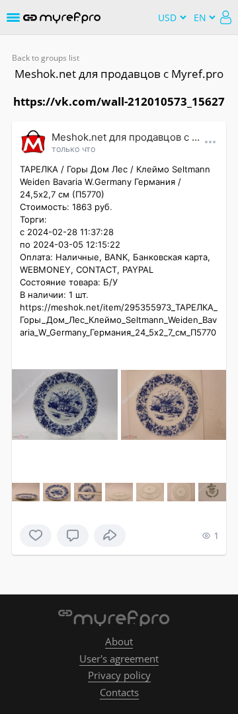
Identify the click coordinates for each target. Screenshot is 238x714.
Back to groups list (45, 57)
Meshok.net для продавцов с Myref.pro (119, 73)
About (119, 641)
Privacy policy (119, 675)
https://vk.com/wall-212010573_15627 (119, 101)
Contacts (119, 692)
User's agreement (119, 658)
